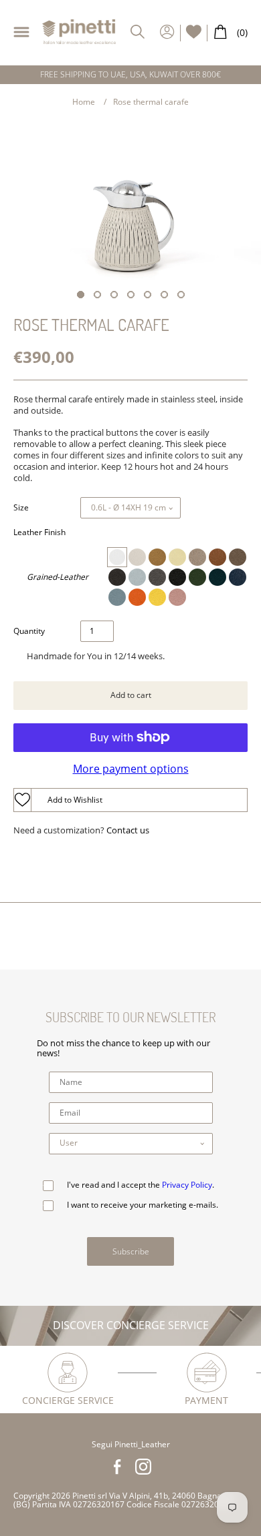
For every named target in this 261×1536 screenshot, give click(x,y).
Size (21, 507)
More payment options (131, 769)
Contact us (127, 830)
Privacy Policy (187, 1184)
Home (83, 101)
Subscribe (130, 1251)
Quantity (29, 631)
